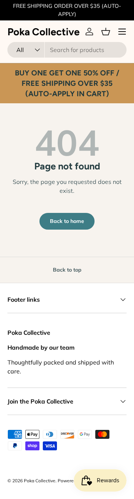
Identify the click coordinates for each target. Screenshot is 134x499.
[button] (106, 31)
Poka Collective (39, 480)
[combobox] (67, 50)
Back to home (67, 221)
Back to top (67, 269)
